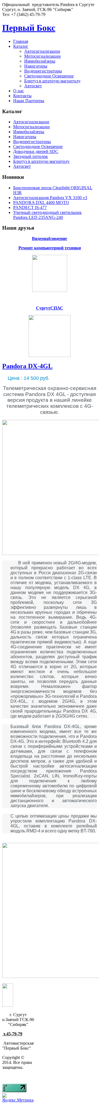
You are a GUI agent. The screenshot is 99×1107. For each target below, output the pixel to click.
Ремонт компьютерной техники (49, 248)
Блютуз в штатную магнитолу (52, 81)
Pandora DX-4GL (27, 366)
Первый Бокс (28, 28)
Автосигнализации (42, 51)
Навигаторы (35, 66)
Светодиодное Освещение (49, 76)
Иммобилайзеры (39, 61)
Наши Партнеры (28, 100)
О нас (18, 90)
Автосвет (33, 85)
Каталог (20, 46)
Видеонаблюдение (49, 238)
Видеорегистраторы (43, 71)
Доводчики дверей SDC (35, 151)
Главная (20, 41)
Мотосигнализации (42, 56)
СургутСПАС (49, 308)
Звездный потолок (30, 156)
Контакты (22, 95)
